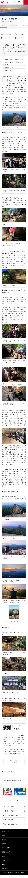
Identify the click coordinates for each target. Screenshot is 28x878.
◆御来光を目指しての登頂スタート (13, 59)
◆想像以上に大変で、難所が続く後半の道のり (13, 63)
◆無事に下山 (7, 70)
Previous (1, 791)
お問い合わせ (5, 860)
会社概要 (4, 839)
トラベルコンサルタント (14, 761)
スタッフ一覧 (5, 831)
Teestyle (5, 2)
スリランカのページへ (7, 771)
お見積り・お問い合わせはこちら (13, 780)
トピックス (5, 835)
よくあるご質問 (6, 848)
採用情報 (4, 864)
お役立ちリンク (6, 856)
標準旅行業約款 (6, 852)
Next (26, 791)
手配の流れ (5, 843)
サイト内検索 (5, 868)
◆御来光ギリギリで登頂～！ (11, 67)
